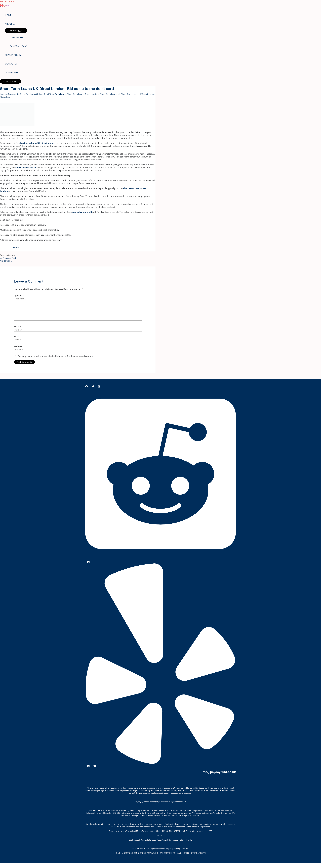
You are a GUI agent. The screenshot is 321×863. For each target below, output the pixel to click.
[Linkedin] (88, 766)
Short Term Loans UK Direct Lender (138, 94)
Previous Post (8, 257)
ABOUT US (10, 23)
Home (16, 247)
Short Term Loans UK (110, 94)
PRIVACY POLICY (13, 54)
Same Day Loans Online (31, 94)
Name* (17, 326)
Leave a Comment (9, 94)
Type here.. (19, 295)
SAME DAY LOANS (18, 46)
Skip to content (7, 1)
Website (18, 346)
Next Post (6, 260)
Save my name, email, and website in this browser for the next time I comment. (56, 356)
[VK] (94, 766)
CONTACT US (11, 63)
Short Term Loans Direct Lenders (83, 94)
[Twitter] (93, 386)
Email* (17, 336)
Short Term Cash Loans (55, 94)
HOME (8, 15)
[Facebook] (86, 386)
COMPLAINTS (11, 72)
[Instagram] (99, 386)
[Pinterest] (88, 562)
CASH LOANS (16, 37)
